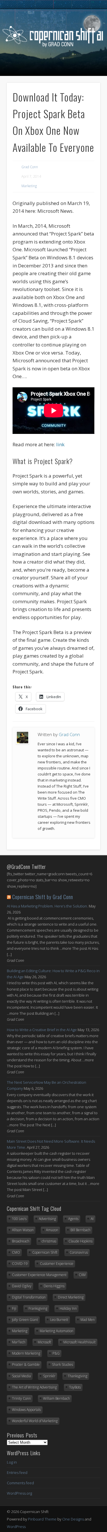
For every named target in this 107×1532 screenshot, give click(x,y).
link (60, 444)
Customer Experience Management (39, 1274)
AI (92, 1218)
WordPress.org (19, 1493)
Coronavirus (79, 1252)
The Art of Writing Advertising (34, 1387)
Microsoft (44, 1342)
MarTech (18, 1342)
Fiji (14, 1308)
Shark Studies (62, 1364)
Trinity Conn (21, 1398)
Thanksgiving (77, 1376)
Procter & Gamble (26, 1364)
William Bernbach (56, 1398)
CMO (16, 1252)
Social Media (21, 1376)
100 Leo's (19, 1218)
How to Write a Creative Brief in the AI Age (42, 1029)
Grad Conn (29, 166)
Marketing (29, 185)
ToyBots (75, 1387)
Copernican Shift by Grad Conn (42, 897)
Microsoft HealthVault (79, 1342)
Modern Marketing (26, 1353)
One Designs (73, 1519)
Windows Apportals (26, 1409)
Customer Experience (56, 1263)
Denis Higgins (54, 1286)
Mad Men (87, 1319)
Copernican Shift (44, 1252)
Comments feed (20, 1482)
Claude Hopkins (80, 1241)
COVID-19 (20, 1263)
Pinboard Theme (42, 1519)
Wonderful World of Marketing (35, 1420)
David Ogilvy (21, 1286)
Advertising (47, 1218)
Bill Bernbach (80, 1229)
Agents (73, 1218)
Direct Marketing (71, 1297)
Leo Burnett (59, 1319)
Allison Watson (23, 1229)
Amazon (52, 1229)
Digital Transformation (29, 1297)
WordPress (16, 1526)
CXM (82, 1274)
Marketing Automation (56, 1330)
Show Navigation (52, 71)
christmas (49, 1241)
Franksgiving (38, 1308)
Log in (12, 1462)
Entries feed (17, 1472)
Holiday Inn (68, 1308)
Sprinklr (49, 1376)
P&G (56, 1353)
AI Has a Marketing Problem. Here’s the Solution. (47, 906)
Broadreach (20, 1241)
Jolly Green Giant (25, 1319)
